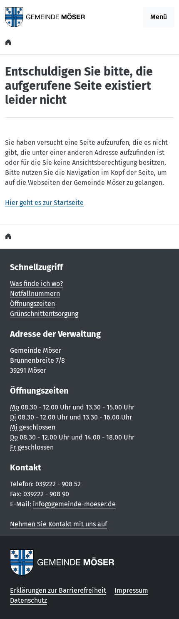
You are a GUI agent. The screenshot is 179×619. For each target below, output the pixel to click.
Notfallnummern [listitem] (35, 294)
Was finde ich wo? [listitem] (36, 284)
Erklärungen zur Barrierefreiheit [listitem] (58, 590)
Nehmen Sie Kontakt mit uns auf (58, 524)
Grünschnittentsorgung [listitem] (44, 314)
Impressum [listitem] (131, 590)
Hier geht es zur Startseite (44, 203)
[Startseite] (9, 42)
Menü (158, 17)
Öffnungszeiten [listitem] (32, 304)
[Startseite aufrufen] (45, 16)
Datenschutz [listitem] (28, 600)
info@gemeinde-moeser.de (74, 504)
